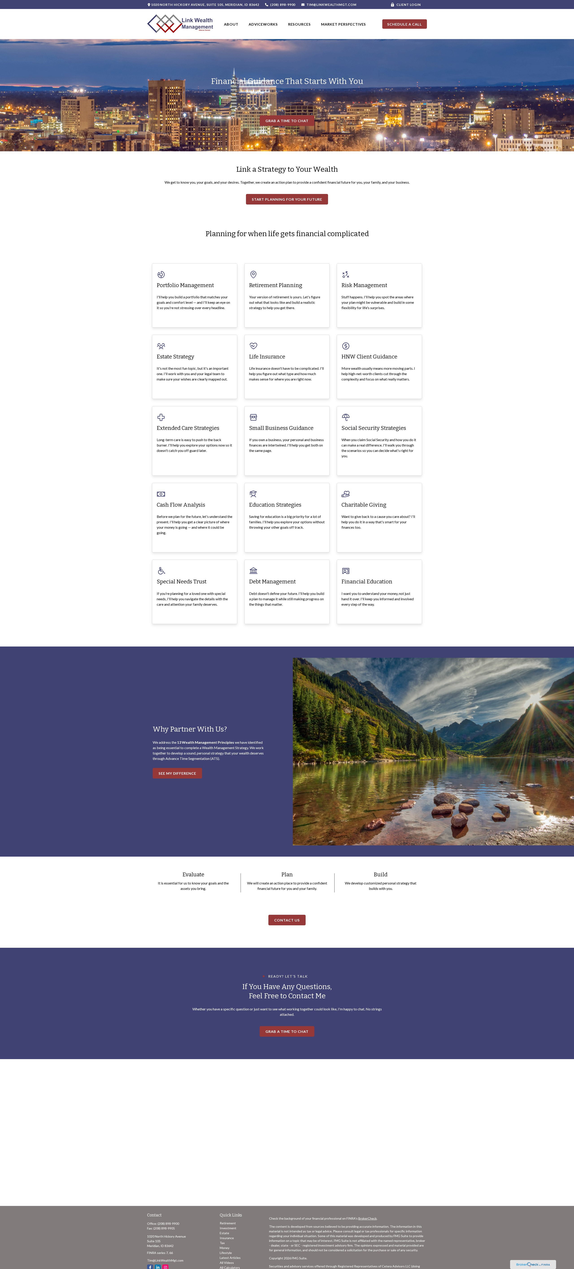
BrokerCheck (367, 1218)
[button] (231, 24)
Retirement (228, 1223)
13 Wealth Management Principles (205, 742)
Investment (228, 1228)
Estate (224, 1233)
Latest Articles (230, 1258)
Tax (222, 1243)
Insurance (227, 1238)
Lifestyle (226, 1253)
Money (224, 1248)
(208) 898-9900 (282, 5)
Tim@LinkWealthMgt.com (332, 5)
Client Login (408, 5)
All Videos (227, 1263)
